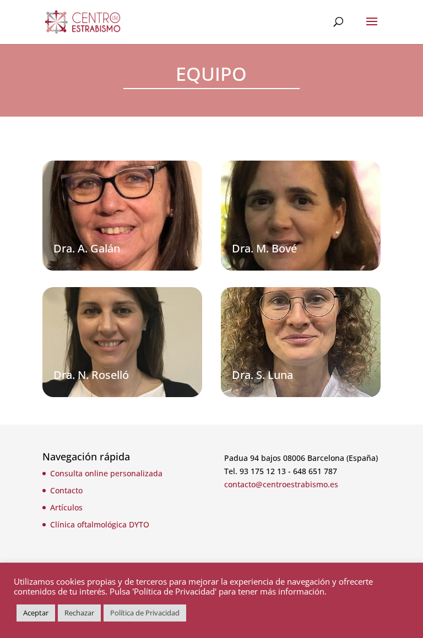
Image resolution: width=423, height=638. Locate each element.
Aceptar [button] (35, 613)
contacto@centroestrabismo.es (281, 484)
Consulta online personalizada (106, 473)
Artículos (66, 507)
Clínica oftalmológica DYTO (99, 524)
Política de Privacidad (145, 613)
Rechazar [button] (79, 613)
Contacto (66, 490)
